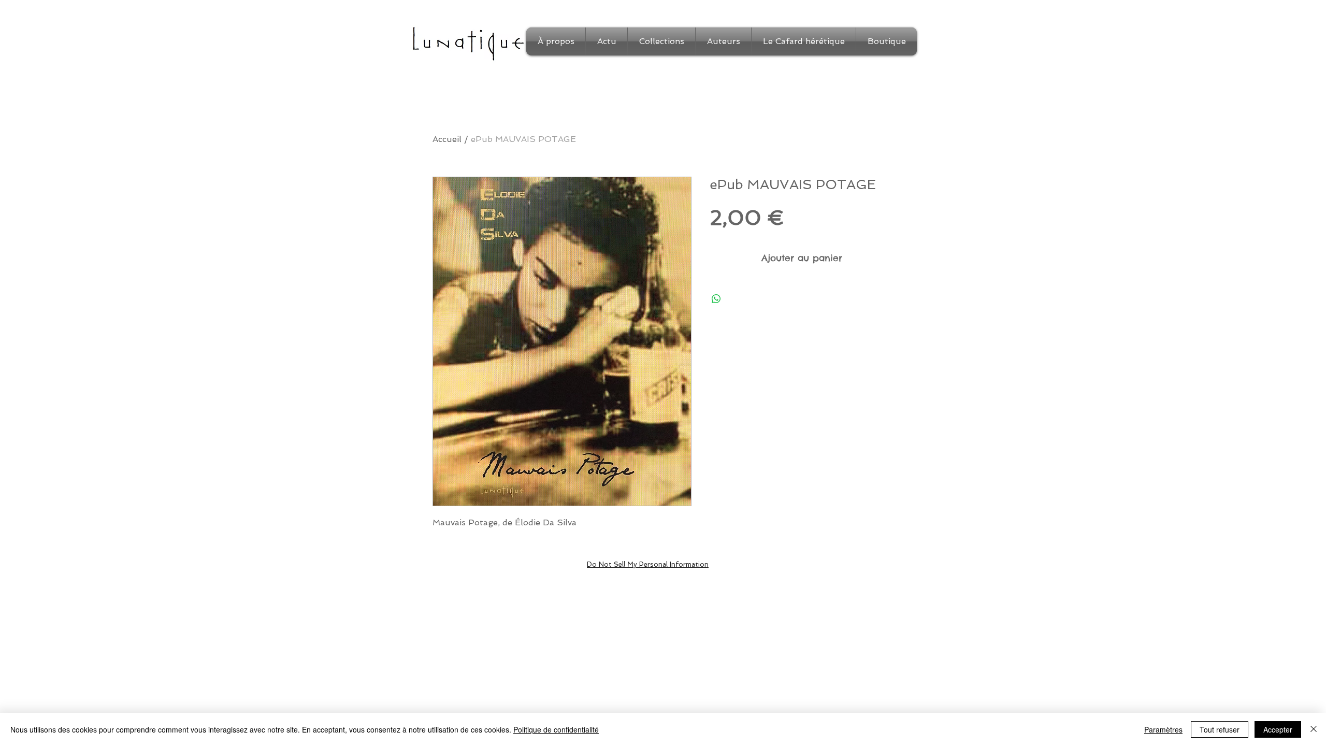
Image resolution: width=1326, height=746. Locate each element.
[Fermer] (1313, 729)
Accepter (1277, 729)
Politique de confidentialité (556, 729)
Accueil (447, 139)
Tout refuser (1219, 729)
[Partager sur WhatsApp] (716, 299)
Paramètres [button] (1163, 729)
